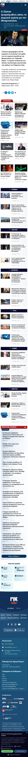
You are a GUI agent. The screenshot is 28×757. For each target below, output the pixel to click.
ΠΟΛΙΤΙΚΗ (14, 230)
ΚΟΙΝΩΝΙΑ (15, 189)
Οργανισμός (24, 617)
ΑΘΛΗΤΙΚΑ (24, 30)
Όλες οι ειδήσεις (14, 556)
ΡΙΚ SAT (4, 680)
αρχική (3, 1)
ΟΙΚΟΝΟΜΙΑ (14, 270)
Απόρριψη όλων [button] (20, 751)
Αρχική (3, 615)
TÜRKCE (18, 608)
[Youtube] (19, 624)
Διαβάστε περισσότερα (5, 744)
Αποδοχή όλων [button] (7, 751)
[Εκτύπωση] (15, 92)
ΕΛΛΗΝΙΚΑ (10, 608)
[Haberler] (20, 577)
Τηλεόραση (16, 615)
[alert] (14, 744)
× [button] (26, 732)
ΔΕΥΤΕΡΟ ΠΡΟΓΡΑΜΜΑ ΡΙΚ (10, 684)
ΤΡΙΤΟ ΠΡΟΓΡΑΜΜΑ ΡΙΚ (9, 686)
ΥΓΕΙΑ (14, 311)
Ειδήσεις (8, 615)
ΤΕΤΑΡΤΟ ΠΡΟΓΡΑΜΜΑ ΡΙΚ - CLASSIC (13, 688)
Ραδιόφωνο (24, 615)
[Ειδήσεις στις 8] (7, 569)
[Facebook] (8, 624)
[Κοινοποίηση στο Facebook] (5, 92)
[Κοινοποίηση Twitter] (9, 92)
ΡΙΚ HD (4, 678)
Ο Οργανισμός (6, 664)
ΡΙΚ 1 (3, 674)
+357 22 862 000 (8, 644)
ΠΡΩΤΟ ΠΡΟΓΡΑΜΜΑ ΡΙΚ (9, 682)
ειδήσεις (8, 1)
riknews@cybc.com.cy (10, 647)
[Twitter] (11, 624)
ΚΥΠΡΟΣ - (4, 488)
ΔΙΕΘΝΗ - (4, 440)
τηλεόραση (15, 1)
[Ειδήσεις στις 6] (7, 577)
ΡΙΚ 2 (3, 676)
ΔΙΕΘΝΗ (14, 348)
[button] (1, 746)
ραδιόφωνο (22, 1)
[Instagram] (15, 624)
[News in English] (7, 585)
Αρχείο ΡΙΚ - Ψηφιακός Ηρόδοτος (11, 666)
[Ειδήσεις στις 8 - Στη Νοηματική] (20, 569)
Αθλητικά (3, 617)
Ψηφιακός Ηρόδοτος (13, 617)
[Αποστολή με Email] (12, 92)
